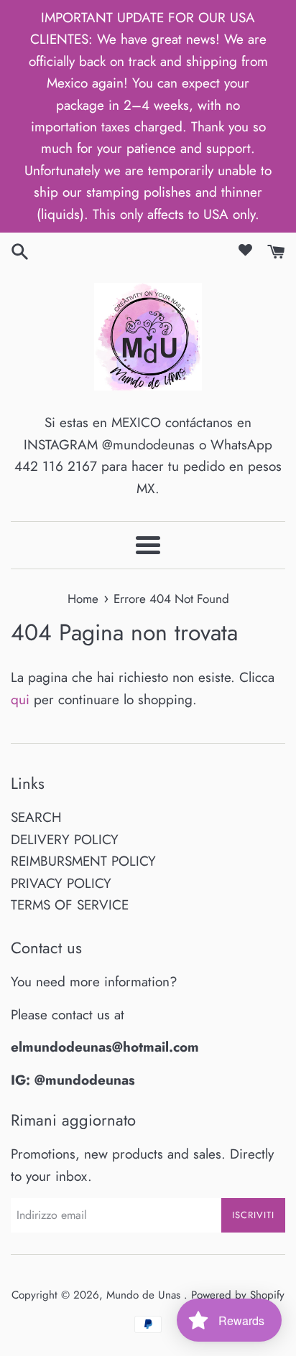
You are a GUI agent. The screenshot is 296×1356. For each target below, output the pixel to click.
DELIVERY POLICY (65, 839)
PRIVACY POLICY (61, 883)
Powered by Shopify (238, 1295)
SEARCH (36, 817)
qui (20, 699)
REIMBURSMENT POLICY (83, 861)
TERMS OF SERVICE (70, 905)
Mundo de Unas (145, 1295)
